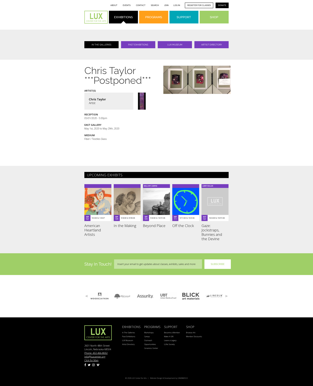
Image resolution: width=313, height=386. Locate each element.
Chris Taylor (97, 99)
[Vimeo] (97, 364)
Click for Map (91, 360)
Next (227, 296)
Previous (86, 296)
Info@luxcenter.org (94, 356)
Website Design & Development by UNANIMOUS (169, 378)
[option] (99, 296)
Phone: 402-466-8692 (96, 353)
